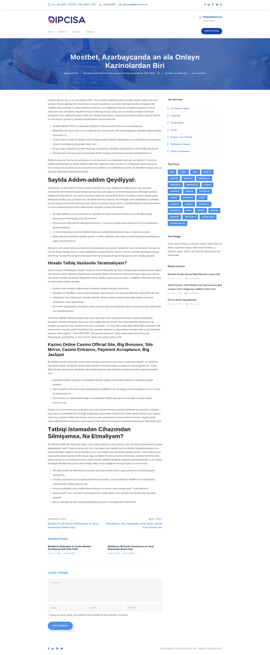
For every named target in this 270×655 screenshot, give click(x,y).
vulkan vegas (208, 217)
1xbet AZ (207, 172)
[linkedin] (209, 4)
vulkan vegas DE (177, 223)
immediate (188, 178)
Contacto (90, 32)
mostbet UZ (175, 210)
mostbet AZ (181, 73)
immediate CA (204, 178)
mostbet (169, 73)
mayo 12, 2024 (177, 278)
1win (172, 172)
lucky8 (202, 197)
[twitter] (217, 4)
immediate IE (175, 185)
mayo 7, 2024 (176, 293)
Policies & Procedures (180, 151)
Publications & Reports (180, 144)
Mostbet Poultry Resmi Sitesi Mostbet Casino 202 (194, 274)
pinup (188, 210)
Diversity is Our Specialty (181, 137)
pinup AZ (200, 210)
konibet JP (188, 197)
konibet (173, 197)
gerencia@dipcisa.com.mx (135, 4)
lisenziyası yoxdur (57, 199)
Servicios (76, 32)
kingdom (189, 191)
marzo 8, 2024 (114, 553)
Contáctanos (211, 31)
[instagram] (221, 4)
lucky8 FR (174, 204)
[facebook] (205, 4)
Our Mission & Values (179, 108)
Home (50, 32)
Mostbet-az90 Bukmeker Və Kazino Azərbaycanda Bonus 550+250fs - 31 (121, 73)
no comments (199, 73)
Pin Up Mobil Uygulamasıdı (182, 300)
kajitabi (207, 185)
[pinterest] (213, 4)
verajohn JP (190, 217)
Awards (173, 130)
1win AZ (183, 172)
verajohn (174, 217)
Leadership (175, 115)
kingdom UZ (204, 191)
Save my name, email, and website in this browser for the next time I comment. (89, 615)
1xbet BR (174, 178)
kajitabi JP (174, 191)
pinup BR (214, 210)
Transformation (177, 123)
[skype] (57, 648)
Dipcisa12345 (71, 73)
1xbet (195, 172)
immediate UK (192, 185)
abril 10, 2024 (177, 304)
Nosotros (62, 32)
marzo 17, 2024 (54, 553)
